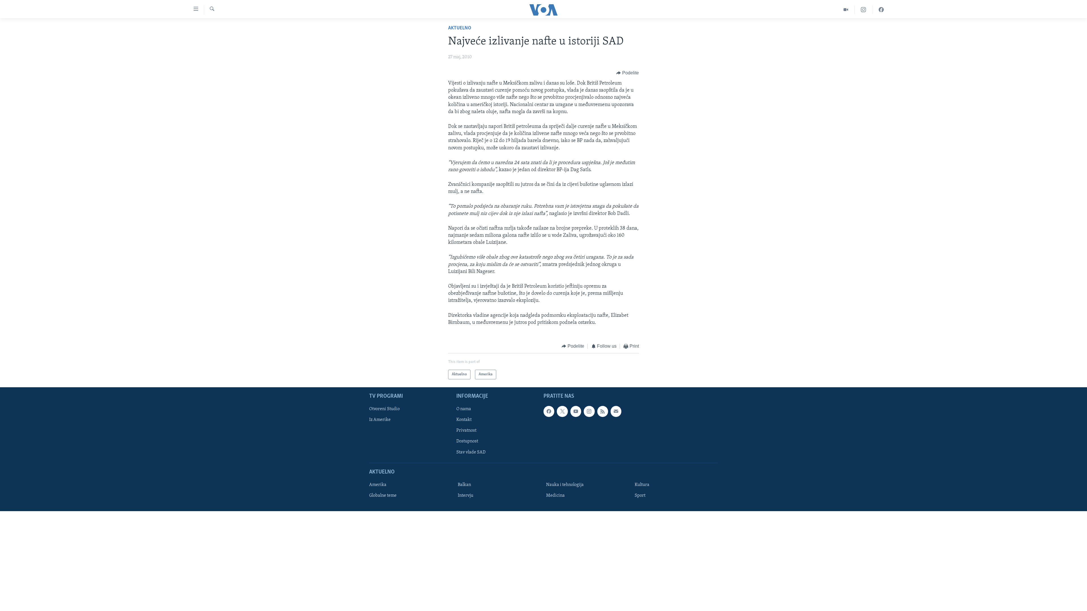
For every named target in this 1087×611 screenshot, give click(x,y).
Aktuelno (459, 28)
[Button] (627, 73)
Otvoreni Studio (384, 409)
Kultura (642, 485)
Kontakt (464, 420)
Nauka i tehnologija (565, 485)
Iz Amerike (380, 420)
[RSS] (602, 411)
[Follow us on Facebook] (549, 411)
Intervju (465, 495)
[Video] (846, 9)
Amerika (377, 485)
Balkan (464, 485)
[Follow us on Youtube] (575, 411)
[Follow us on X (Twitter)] (562, 411)
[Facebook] (881, 9)
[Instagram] (863, 9)
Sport (640, 495)
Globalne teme (383, 495)
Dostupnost (467, 441)
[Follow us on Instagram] (589, 411)
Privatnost (466, 431)
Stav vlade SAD (470, 452)
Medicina (555, 495)
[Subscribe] (616, 411)
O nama (463, 409)
